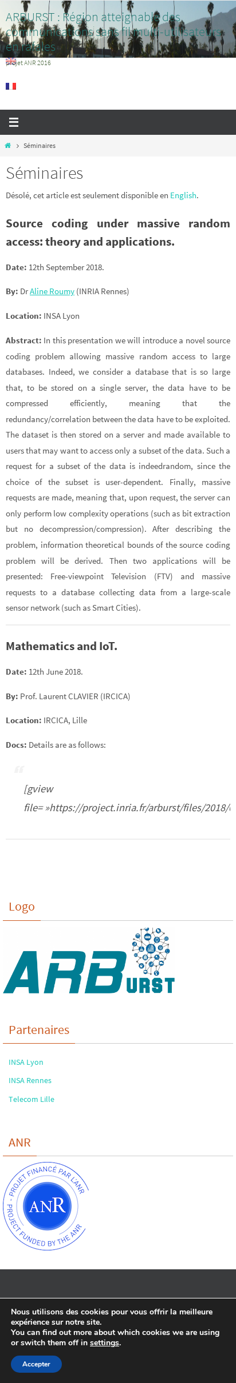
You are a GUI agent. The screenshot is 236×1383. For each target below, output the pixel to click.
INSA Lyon (26, 1062)
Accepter (36, 1364)
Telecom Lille (31, 1099)
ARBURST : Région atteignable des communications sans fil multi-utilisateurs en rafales (113, 31)
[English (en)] (11, 61)
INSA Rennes (30, 1080)
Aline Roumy (52, 291)
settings (104, 1343)
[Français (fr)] (11, 86)
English (183, 195)
